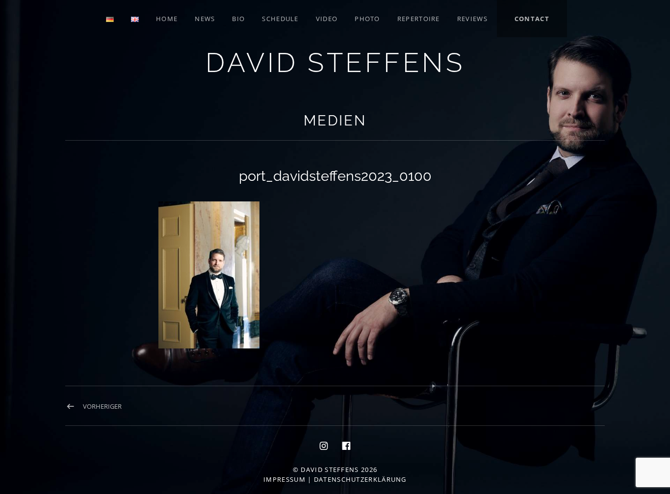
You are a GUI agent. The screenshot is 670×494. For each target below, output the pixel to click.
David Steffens (335, 62)
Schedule (280, 18)
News (205, 18)
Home (167, 18)
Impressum (284, 479)
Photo (367, 18)
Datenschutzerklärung (360, 479)
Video (327, 18)
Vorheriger (102, 406)
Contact (532, 18)
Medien (335, 120)
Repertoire (418, 18)
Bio (238, 18)
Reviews (472, 18)
